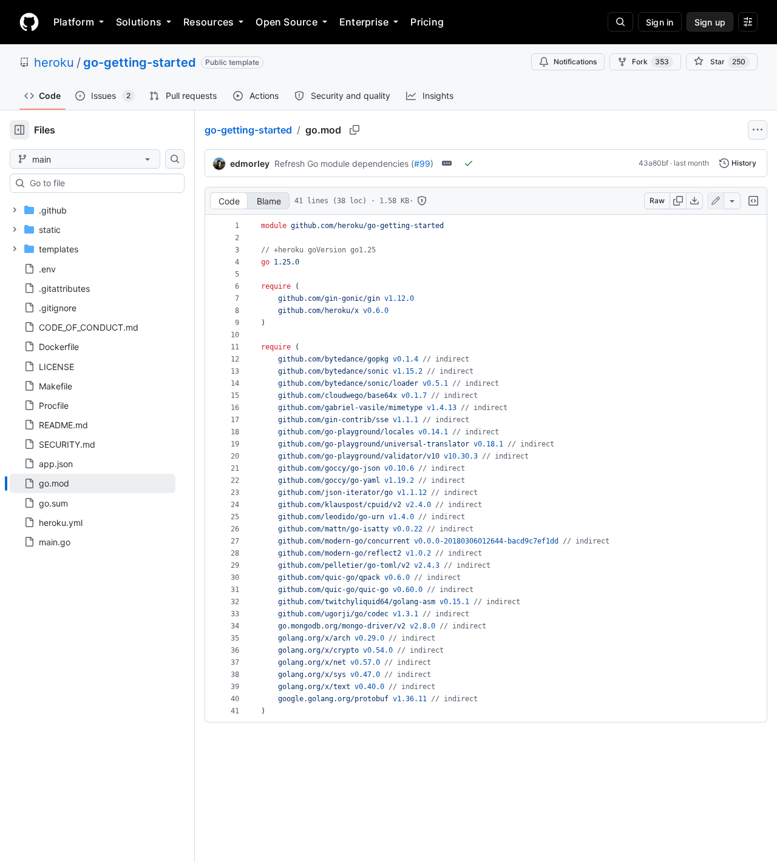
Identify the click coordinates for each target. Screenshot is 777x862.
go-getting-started (139, 62)
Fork (650, 61)
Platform (73, 22)
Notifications (575, 61)
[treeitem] (92, 483)
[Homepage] (29, 22)
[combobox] (102, 183)
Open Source (286, 22)
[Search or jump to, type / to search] (620, 22)
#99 (422, 163)
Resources (208, 22)
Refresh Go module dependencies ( (344, 163)
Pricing (427, 22)
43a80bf (653, 162)
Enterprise (363, 22)
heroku (54, 62)
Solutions (138, 22)
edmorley (250, 163)
